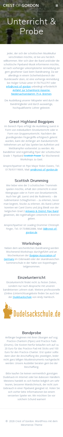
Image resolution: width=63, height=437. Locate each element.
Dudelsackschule (22, 297)
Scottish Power (32, 155)
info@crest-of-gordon (18, 86)
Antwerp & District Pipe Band (41, 211)
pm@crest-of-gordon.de (44, 169)
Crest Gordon (21, 5)
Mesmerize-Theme (31, 424)
